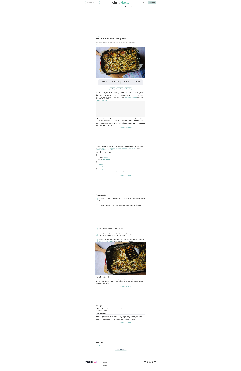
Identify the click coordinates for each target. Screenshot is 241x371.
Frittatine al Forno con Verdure (105, 149)
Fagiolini (105, 157)
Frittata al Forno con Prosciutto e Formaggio (109, 148)
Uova (100, 155)
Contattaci (105, 365)
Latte (106, 162)
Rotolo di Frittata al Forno (129, 148)
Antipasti (108, 6)
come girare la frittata (131, 97)
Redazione (105, 362)
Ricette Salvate (152, 2)
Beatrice (101, 44)
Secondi (117, 6)
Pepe (102, 169)
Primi (112, 6)
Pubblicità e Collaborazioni (107, 363)
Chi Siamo (105, 361)
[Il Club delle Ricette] (120, 2)
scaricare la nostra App (105, 241)
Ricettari (139, 6)
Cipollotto (101, 164)
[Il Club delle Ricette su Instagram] (147, 362)
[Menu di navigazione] (85, 6)
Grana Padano (106, 159)
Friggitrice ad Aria (129, 6)
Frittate (97, 36)
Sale (102, 166)
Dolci (122, 6)
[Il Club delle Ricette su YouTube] (155, 362)
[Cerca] (98, 2)
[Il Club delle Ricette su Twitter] (150, 362)
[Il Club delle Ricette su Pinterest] (152, 362)
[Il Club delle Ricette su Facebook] (145, 362)
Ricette (102, 6)
